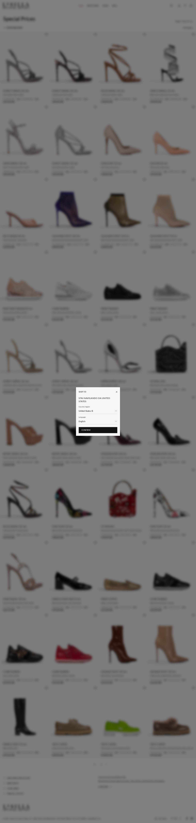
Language (82, 417)
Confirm (85, 430)
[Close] (115, 392)
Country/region (84, 407)
